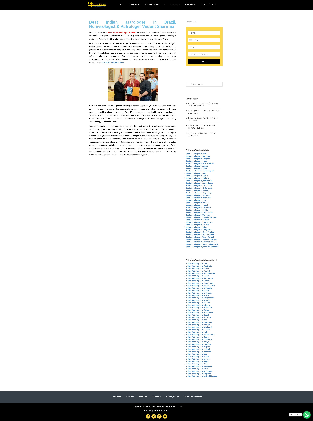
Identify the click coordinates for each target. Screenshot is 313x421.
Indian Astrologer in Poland (198, 349)
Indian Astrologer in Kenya (197, 342)
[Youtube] (165, 416)
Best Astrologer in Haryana (198, 156)
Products (189, 4)
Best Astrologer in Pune (196, 161)
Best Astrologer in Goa (196, 173)
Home (122, 4)
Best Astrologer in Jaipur (197, 227)
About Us (133, 4)
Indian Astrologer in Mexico (198, 303)
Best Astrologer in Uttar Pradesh (200, 232)
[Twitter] (153, 416)
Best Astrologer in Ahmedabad (199, 183)
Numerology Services (153, 4)
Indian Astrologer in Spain (197, 337)
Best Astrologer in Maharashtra (200, 163)
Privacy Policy (172, 396)
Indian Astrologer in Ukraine (198, 344)
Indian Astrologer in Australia (199, 266)
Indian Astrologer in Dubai (197, 268)
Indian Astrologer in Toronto (198, 351)
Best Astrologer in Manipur (198, 190)
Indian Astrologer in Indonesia (199, 293)
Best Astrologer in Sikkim (197, 210)
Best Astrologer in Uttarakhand (200, 234)
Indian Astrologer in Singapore (199, 278)
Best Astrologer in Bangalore (199, 229)
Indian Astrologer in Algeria (198, 347)
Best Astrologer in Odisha (197, 202)
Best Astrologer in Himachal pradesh (202, 244)
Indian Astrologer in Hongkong (199, 283)
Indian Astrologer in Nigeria (198, 305)
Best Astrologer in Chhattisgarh (200, 171)
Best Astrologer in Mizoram (198, 195)
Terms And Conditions (193, 396)
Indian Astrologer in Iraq (196, 354)
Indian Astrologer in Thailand (199, 327)
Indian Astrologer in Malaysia (199, 288)
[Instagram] (159, 416)
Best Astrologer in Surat (196, 200)
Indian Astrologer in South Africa (200, 285)
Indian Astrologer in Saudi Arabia (200, 273)
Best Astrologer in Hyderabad (199, 188)
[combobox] (191, 40)
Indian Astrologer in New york (199, 366)
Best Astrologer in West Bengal (200, 237)
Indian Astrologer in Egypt (197, 315)
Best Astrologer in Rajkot (197, 176)
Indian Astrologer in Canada (198, 280)
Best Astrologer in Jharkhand (199, 180)
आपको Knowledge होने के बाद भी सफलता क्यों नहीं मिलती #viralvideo (203, 104)
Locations (116, 396)
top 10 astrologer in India (113, 62)
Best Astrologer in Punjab (197, 205)
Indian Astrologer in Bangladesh (200, 298)
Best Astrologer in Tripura (197, 220)
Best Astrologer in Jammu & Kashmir (202, 246)
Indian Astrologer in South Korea (200, 334)
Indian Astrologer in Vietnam (198, 317)
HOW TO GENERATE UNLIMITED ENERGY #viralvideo (201, 126)
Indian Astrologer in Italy (197, 332)
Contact (213, 4)
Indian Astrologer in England (198, 373)
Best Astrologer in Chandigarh (199, 222)
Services (173, 4)
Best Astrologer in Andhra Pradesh (201, 242)
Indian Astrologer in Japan (197, 276)
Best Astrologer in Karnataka (199, 185)
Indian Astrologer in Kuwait (198, 271)
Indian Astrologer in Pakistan (199, 307)
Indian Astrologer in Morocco (198, 359)
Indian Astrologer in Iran (196, 320)
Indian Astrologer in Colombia (199, 339)
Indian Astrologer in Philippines (199, 312)
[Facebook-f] (148, 416)
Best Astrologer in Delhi (196, 154)
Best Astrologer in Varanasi (198, 215)
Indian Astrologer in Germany (199, 322)
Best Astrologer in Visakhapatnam (201, 217)
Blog (203, 4)
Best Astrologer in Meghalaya (199, 193)
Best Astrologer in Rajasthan (198, 207)
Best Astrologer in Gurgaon (198, 158)
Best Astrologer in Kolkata (197, 178)
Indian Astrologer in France (198, 329)
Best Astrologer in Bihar (196, 168)
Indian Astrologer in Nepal (197, 361)
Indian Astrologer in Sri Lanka (199, 371)
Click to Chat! (295, 415)
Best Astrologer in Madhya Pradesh (201, 239)
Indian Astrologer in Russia (198, 300)
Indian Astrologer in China (197, 290)
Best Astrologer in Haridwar (198, 198)
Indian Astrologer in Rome (197, 310)
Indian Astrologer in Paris (197, 369)
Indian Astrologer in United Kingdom (202, 376)
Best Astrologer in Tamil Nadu (199, 212)
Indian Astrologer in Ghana (197, 364)
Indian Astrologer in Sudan (197, 356)
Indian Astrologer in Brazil (197, 295)
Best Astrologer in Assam (197, 166)
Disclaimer (156, 396)
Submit (204, 61)
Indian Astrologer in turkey (198, 325)
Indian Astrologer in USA (196, 263)
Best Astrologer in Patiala (197, 224)
